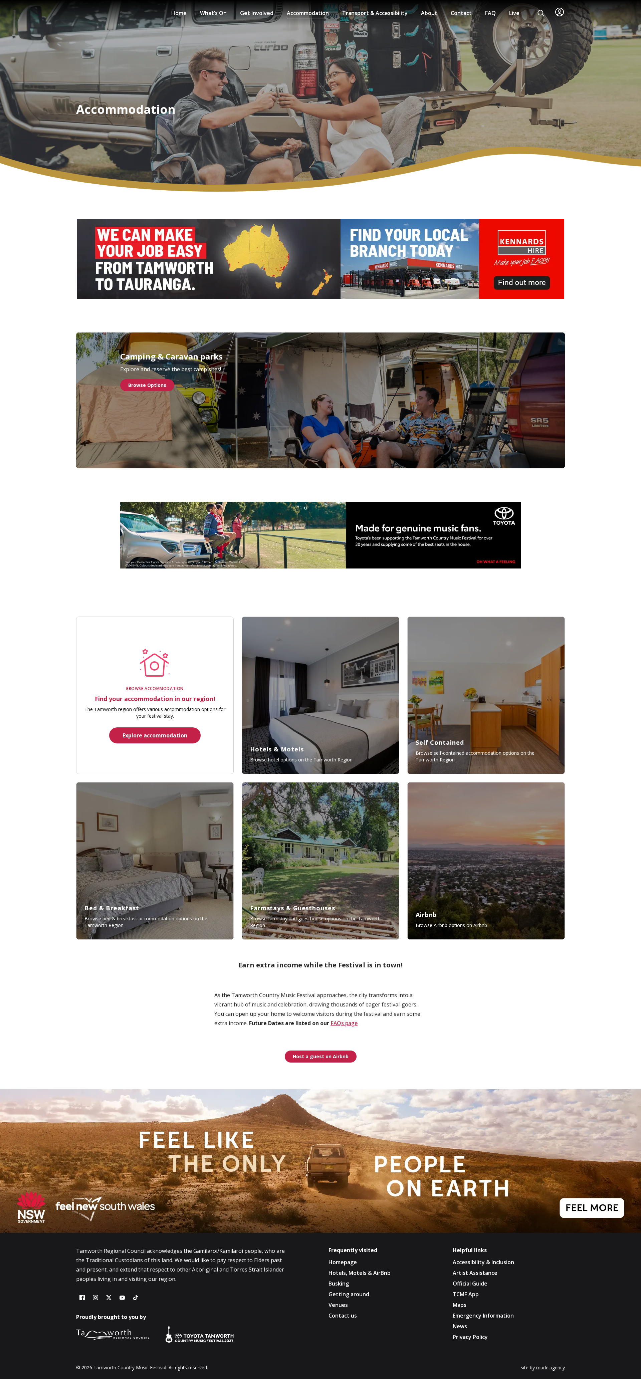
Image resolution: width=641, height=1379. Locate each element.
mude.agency (550, 1367)
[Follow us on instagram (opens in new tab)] (95, 1298)
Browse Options (147, 385)
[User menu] (559, 12)
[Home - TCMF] (101, 13)
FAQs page (344, 1023)
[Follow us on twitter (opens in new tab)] (109, 1298)
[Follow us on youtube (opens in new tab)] (122, 1298)
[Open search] (541, 13)
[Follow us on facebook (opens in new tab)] (82, 1298)
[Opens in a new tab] (320, 259)
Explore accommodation (155, 735)
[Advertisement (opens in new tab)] (320, 1161)
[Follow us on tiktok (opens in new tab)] (136, 1298)
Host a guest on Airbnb (321, 1056)
